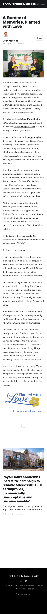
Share (39, 38)
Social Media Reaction (25, 589)
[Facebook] (26, 581)
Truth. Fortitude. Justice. (20, 3)
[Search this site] (38, 4)
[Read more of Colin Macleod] (6, 34)
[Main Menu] (43, 4)
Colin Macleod (10, 40)
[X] (21, 581)
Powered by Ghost (23, 594)
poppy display (34, 137)
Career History (11, 585)
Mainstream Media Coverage (31, 585)
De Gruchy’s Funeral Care (18, 104)
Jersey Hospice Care (24, 126)
